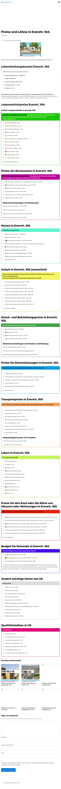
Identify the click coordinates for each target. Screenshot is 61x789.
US (1, 29)
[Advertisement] (30, 15)
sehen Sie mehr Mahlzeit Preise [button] (11, 161)
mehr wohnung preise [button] (9, 537)
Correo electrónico (7, 745)
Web (2, 752)
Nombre (4, 737)
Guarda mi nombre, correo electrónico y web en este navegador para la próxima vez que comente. (28, 763)
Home (2, 40)
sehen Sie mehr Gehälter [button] (10, 308)
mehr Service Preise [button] (9, 390)
